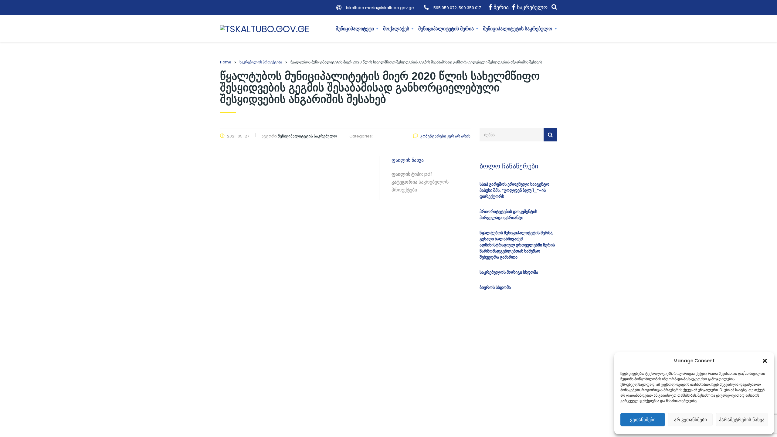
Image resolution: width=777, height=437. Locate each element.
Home (225, 62)
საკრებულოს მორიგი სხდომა (509, 272)
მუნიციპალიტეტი (355, 28)
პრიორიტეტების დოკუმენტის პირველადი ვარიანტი (508, 214)
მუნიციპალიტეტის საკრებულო (517, 28)
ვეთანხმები (643, 419)
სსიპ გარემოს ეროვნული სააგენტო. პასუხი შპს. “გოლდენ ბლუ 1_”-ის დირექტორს (515, 190)
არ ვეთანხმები (690, 419)
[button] (765, 361)
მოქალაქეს (396, 28)
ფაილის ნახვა (408, 160)
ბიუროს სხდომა (495, 287)
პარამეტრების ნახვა (742, 419)
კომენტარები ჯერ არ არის (445, 136)
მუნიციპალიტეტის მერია (446, 28)
